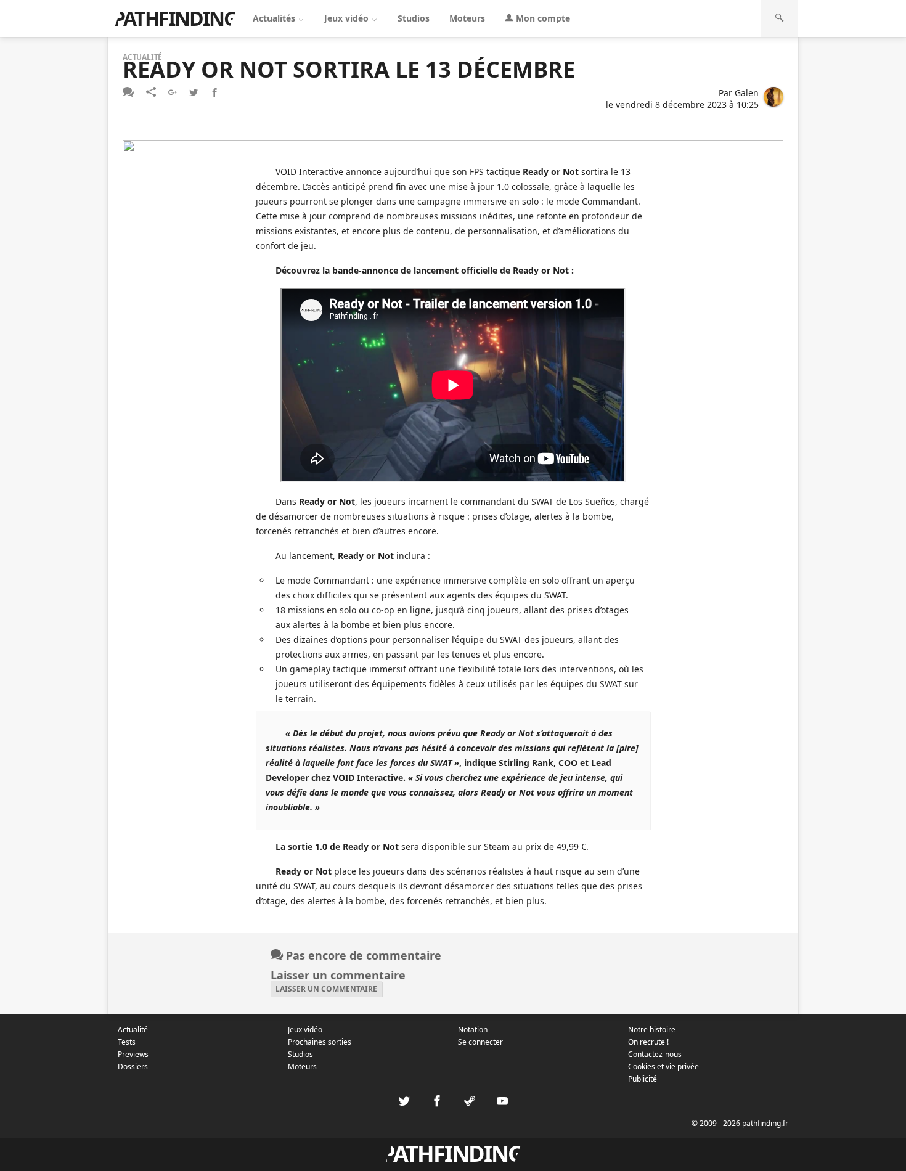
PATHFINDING (175, 18)
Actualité (133, 1029)
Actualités (275, 18)
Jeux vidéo (347, 18)
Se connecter (480, 1042)
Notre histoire (651, 1029)
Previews (133, 1054)
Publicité (642, 1079)
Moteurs (467, 18)
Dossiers (133, 1066)
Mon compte (541, 18)
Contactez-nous (655, 1054)
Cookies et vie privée (663, 1066)
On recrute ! (648, 1042)
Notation (473, 1029)
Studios (414, 18)
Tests (127, 1042)
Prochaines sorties (319, 1042)
